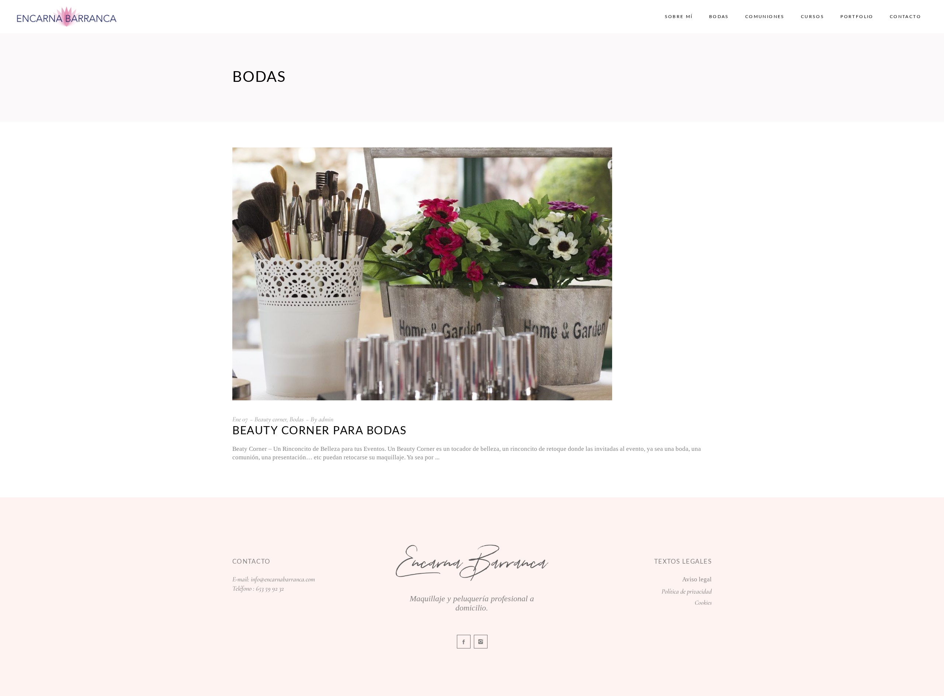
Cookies (703, 602)
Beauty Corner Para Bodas (319, 430)
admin (326, 419)
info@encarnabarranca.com (283, 579)
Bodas (296, 419)
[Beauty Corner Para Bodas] (422, 273)
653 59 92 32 (270, 588)
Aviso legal (697, 579)
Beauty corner (270, 419)
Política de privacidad (687, 591)
